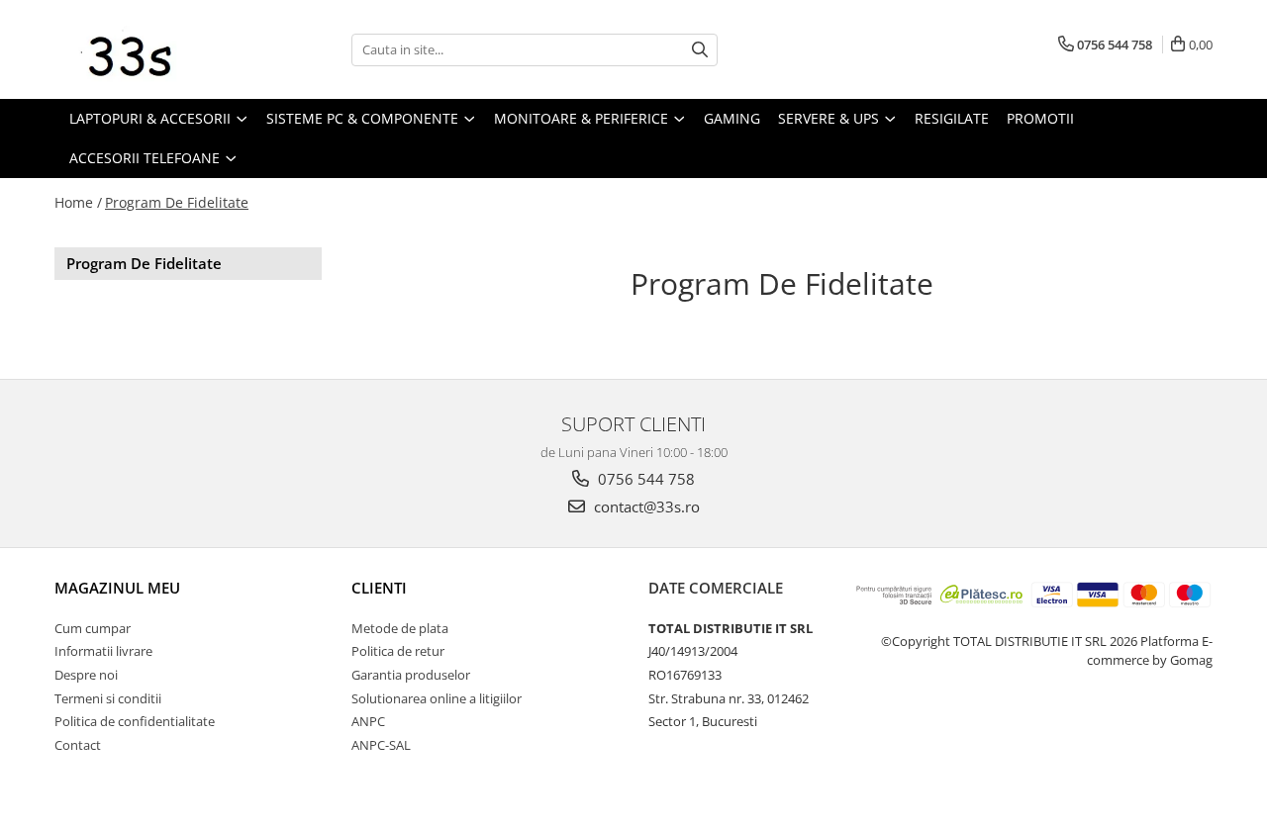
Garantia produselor (410, 675)
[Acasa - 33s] (153, 49)
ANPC (368, 721)
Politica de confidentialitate (134, 721)
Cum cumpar (92, 628)
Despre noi (86, 675)
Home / (78, 202)
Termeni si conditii (107, 698)
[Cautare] (700, 50)
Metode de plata (399, 628)
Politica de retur (397, 651)
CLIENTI (379, 588)
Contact (77, 745)
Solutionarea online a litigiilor (436, 698)
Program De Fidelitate (176, 202)
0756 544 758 (644, 479)
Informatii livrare (103, 651)
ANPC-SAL (381, 745)
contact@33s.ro (645, 506)
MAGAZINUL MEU (117, 588)
